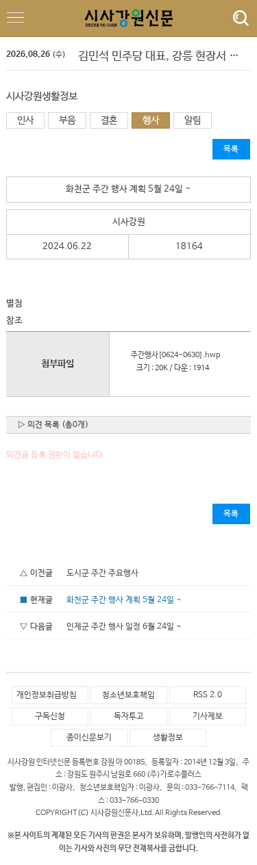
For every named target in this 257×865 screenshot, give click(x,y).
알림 (192, 120)
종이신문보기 (89, 738)
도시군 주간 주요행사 (102, 573)
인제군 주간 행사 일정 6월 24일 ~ (124, 627)
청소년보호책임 (128, 695)
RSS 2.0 (207, 695)
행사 (151, 120)
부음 (67, 120)
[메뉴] (237, 18)
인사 (25, 120)
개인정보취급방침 (46, 695)
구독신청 (50, 716)
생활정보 (168, 738)
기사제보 (208, 716)
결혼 (109, 120)
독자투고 (129, 716)
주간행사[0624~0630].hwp (172, 355)
